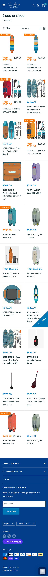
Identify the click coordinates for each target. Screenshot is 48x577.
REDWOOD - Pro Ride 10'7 (34, 275)
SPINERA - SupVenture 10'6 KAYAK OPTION (10, 67)
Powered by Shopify (10, 570)
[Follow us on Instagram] (9, 536)
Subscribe (11, 511)
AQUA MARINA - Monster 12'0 (10, 442)
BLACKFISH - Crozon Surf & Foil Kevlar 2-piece (36, 402)
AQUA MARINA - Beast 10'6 (10, 236)
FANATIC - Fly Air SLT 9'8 (34, 442)
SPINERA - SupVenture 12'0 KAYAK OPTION (34, 67)
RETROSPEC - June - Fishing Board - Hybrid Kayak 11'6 (36, 109)
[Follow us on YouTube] (14, 536)
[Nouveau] (36, 294)
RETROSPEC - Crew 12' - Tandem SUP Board (11, 151)
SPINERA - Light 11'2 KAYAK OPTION (11, 110)
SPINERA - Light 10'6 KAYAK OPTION (36, 152)
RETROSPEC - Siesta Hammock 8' (12, 313)
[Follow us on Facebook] (4, 536)
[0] (43, 5)
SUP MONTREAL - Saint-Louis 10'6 (11, 275)
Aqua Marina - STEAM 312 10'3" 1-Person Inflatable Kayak (35, 316)
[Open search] (33, 5)
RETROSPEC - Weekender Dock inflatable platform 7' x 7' (12, 194)
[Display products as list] (44, 28)
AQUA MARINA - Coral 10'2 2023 (34, 191)
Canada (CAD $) (24, 524)
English (6, 524)
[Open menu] (4, 5)
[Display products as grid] (40, 28)
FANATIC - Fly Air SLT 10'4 (34, 236)
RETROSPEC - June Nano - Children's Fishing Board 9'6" (11, 360)
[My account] (38, 5)
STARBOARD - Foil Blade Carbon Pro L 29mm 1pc (11, 402)
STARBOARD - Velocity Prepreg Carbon (34, 360)
